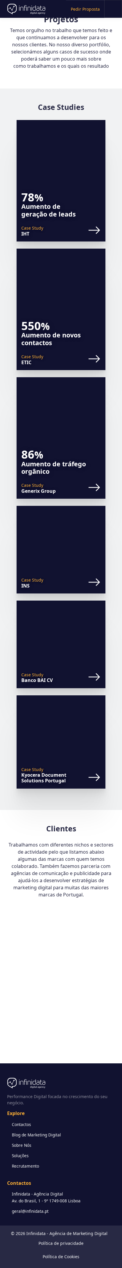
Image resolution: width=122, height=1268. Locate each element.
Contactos (21, 1124)
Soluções (20, 1155)
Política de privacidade (61, 1243)
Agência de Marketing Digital (78, 1233)
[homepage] (16, 9)
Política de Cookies (61, 1256)
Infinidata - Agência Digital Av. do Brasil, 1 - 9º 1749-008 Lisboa (46, 1197)
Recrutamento (25, 1166)
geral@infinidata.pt (30, 1211)
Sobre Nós (21, 1145)
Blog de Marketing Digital (36, 1135)
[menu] (113, 9)
